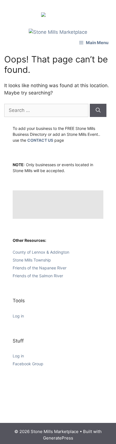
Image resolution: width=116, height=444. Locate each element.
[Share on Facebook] (44, 15)
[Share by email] (71, 9)
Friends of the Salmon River (38, 275)
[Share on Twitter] (53, 9)
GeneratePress (58, 438)
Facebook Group (28, 363)
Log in (18, 316)
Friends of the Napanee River (39, 267)
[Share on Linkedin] (62, 9)
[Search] (98, 110)
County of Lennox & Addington (41, 252)
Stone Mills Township (32, 260)
